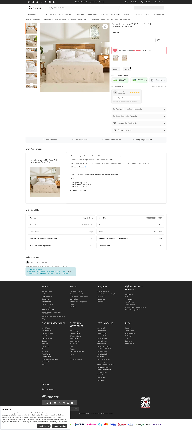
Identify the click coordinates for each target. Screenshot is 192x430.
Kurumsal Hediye (102, 341)
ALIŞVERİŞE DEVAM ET (96, 20)
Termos (44, 364)
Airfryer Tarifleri (130, 333)
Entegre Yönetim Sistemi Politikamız (135, 307)
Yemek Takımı (46, 328)
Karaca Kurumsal (47, 291)
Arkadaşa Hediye (102, 336)
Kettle (71, 346)
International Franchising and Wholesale (53, 316)
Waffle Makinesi (74, 341)
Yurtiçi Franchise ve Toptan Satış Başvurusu (51, 313)
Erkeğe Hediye (102, 377)
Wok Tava (45, 351)
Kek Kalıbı (45, 349)
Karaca (46, 286)
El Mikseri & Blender (75, 336)
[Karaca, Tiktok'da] (51, 402)
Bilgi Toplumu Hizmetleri (77, 294)
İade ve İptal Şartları (76, 291)
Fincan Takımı (46, 336)
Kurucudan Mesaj (47, 296)
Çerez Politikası (129, 302)
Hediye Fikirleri (129, 344)
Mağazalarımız (46, 302)
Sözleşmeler (129, 299)
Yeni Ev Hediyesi (102, 372)
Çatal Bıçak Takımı (47, 333)
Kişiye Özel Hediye (103, 354)
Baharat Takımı (46, 362)
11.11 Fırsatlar (101, 380)
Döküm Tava (45, 346)
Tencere (72, 349)
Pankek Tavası (46, 354)
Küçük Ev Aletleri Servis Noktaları (79, 296)
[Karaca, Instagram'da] (46, 402)
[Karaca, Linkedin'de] (68, 402)
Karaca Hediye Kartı (103, 291)
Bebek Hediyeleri (102, 338)
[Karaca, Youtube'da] (55, 402)
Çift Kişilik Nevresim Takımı (50, 359)
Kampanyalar (101, 296)
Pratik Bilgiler (129, 336)
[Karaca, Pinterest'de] (63, 402)
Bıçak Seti (45, 344)
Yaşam (127, 338)
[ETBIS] (142, 402)
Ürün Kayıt (73, 307)
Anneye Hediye (102, 328)
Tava (71, 357)
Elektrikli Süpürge (75, 333)
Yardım (74, 286)
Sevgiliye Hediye (102, 333)
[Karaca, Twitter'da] (59, 402)
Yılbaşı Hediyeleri (103, 362)
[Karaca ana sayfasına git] (50, 396)
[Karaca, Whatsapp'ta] (72, 402)
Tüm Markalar (102, 299)
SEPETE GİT (96, 25)
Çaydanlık (45, 341)
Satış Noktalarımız (47, 304)
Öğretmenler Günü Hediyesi (106, 364)
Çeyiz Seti (101, 357)
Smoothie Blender (75, 344)
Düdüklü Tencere (47, 338)
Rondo (72, 354)
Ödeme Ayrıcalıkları (48, 389)
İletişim (44, 319)
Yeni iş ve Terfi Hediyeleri (105, 349)
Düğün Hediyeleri (102, 351)
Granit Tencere (46, 357)
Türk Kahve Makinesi (76, 359)
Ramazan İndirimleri (103, 367)
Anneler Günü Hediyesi (104, 359)
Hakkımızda (45, 294)
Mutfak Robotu (74, 339)
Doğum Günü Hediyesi (104, 346)
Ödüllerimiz (45, 299)
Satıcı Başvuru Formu (48, 309)
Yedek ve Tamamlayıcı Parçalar (107, 294)
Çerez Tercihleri (130, 304)
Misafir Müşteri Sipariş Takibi (78, 302)
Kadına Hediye (102, 375)
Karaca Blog (128, 328)
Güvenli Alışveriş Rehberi (132, 310)
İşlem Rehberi (74, 299)
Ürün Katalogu (46, 307)
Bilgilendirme (129, 294)
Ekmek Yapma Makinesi (77, 352)
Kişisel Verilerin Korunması (133, 288)
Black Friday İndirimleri (104, 370)
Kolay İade (101, 302)
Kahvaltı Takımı (46, 331)
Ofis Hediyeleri (102, 344)
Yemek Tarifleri (129, 331)
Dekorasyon (128, 341)
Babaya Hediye (102, 331)
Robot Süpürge (74, 331)
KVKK (127, 297)
